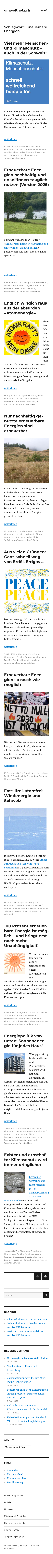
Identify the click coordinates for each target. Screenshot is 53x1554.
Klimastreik (21, 1021)
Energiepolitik (10, 401)
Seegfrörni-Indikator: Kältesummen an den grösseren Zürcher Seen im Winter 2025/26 (27, 1393)
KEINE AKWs (19, 288)
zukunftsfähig (31, 540)
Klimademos (36, 1018)
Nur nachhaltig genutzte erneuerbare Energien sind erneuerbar (24, 423)
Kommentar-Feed (17, 1478)
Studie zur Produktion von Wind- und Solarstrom (25, 863)
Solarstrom (9, 911)
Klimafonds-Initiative (23, 152)
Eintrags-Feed (15, 1474)
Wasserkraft (34, 291)
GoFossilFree (24, 1018)
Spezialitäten (11, 1530)
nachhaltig (31, 288)
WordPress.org (15, 1482)
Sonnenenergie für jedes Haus (18, 1143)
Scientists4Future (31, 1024)
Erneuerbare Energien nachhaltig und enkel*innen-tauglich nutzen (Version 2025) (26, 177)
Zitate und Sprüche (15, 1516)
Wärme (20, 779)
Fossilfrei (8, 152)
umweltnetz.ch (17, 10)
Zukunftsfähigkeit (27, 404)
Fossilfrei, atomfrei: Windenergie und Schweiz (23, 795)
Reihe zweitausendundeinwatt (31, 1131)
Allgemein (24, 146)
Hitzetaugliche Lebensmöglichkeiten (27, 1358)
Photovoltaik (10, 291)
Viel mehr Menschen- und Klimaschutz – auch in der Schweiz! (26, 48)
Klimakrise (26, 660)
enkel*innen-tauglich (23, 285)
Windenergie (34, 911)
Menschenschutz (12, 155)
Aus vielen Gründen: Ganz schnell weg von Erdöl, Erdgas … (25, 556)
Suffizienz (8, 540)
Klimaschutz (39, 152)
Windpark (8, 914)
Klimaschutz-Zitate (15, 1523)
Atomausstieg (31, 398)
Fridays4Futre (10, 1018)
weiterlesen (10, 139)
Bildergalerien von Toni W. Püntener (27, 1319)
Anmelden (13, 1470)
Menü (44, 10)
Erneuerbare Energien (35, 149)
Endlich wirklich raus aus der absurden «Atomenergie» (25, 308)
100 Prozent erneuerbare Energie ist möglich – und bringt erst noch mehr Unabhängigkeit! (26, 936)
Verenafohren (21, 911)
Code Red (29, 534)
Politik (19, 149)
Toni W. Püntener (14, 1536)
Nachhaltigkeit (11, 404)
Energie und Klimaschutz (35, 282)
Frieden (16, 660)
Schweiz (16, 1263)
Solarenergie (23, 291)
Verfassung (19, 540)
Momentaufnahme (25, 905)
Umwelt (8, 1509)
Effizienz (39, 534)
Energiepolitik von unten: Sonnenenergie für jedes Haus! (24, 1041)
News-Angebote (13, 1495)
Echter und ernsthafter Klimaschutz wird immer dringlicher (25, 1159)
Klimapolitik (42, 908)
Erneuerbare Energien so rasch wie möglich (23, 679)
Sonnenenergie (30, 1140)
